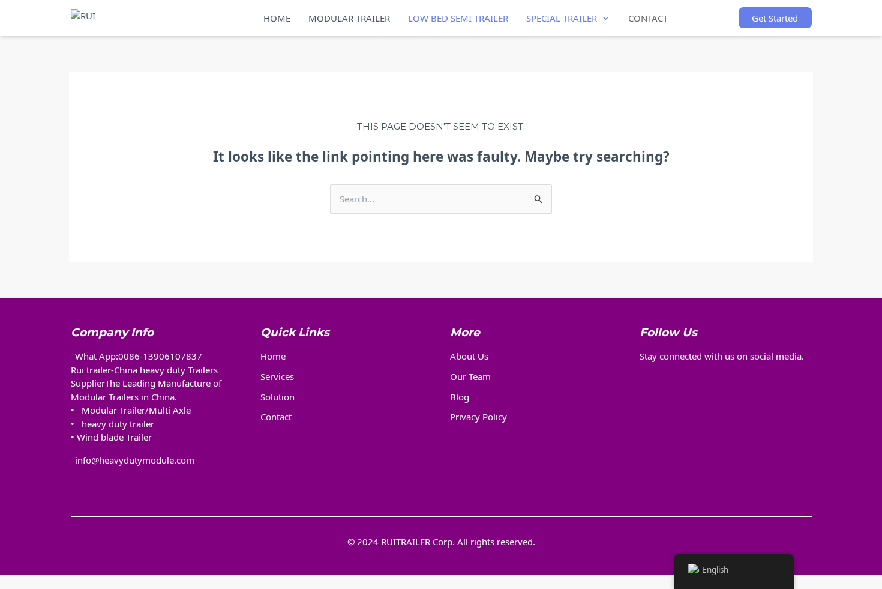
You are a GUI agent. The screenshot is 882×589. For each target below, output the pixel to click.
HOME (276, 18)
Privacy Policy (478, 417)
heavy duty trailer (118, 424)
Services (277, 376)
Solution (277, 397)
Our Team (470, 376)
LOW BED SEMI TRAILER (458, 18)
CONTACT (648, 18)
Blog (459, 397)
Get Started (775, 18)
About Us (469, 356)
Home (273, 356)
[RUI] (132, 18)
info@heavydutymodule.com (134, 460)
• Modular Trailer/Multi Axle (131, 410)
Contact (276, 417)
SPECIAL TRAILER (561, 18)
